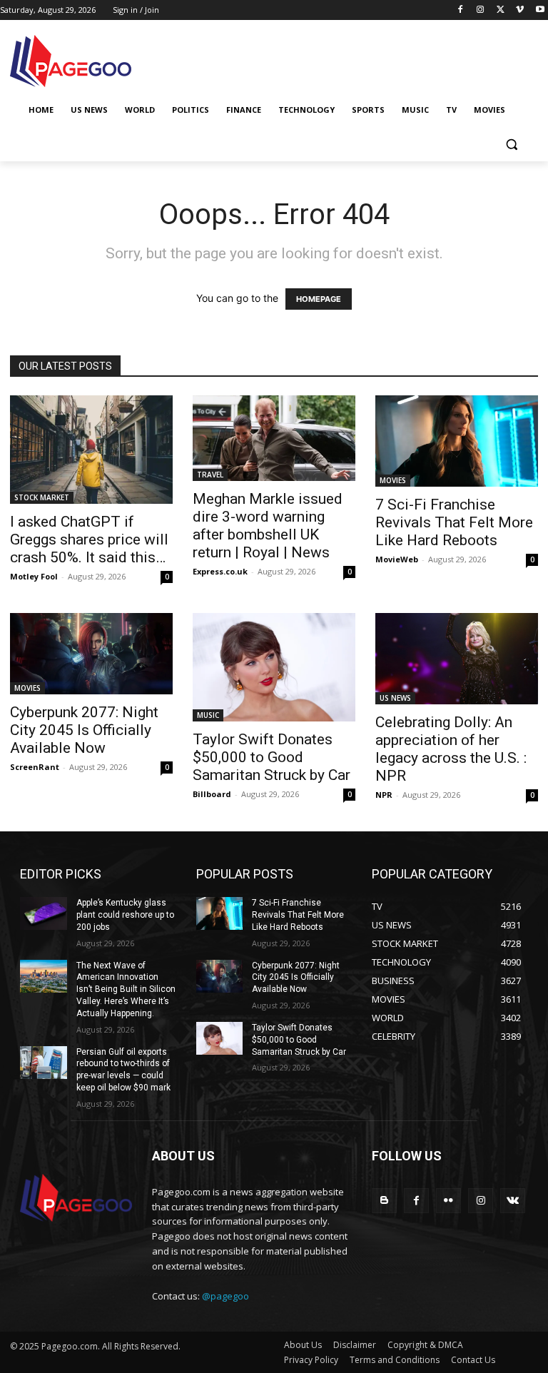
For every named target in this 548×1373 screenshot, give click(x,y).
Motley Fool (34, 576)
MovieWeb (396, 559)
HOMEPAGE (318, 299)
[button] (511, 144)
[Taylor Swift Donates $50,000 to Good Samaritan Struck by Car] (274, 667)
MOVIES (393, 480)
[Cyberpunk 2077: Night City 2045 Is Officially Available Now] (91, 653)
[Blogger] (384, 1200)
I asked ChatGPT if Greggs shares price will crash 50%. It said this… (89, 539)
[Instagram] (480, 10)
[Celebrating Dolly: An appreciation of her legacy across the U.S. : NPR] (456, 658)
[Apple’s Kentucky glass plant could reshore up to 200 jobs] (43, 913)
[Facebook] (460, 10)
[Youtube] (540, 10)
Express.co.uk (220, 571)
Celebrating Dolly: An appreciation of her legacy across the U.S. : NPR (451, 749)
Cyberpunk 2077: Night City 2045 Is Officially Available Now (84, 730)
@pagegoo (225, 1296)
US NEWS (395, 698)
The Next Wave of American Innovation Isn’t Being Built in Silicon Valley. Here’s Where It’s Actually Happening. (126, 989)
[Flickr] (448, 1200)
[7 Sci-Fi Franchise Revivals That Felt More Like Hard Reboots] (456, 441)
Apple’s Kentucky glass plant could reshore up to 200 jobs (125, 915)
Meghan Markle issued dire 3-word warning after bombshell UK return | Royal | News (267, 525)
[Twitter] (500, 10)
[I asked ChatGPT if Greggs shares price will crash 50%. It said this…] (91, 449)
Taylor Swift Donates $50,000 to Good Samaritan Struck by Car (271, 757)
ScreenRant (34, 766)
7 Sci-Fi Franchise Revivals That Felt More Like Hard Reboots (454, 522)
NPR (383, 794)
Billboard (212, 794)
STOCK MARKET (41, 497)
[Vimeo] (520, 10)
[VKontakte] (512, 1200)
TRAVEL (210, 475)
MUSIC (208, 715)
